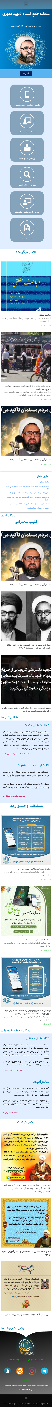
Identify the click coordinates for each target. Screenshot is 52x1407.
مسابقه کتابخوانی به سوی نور (37, 940)
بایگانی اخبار (8, 515)
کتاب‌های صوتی (37, 1038)
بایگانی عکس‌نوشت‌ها (13, 1328)
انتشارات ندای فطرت (33, 765)
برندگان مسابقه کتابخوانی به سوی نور (33, 869)
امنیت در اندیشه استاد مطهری (38, 508)
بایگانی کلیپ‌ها (9, 717)
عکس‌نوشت (26, 1122)
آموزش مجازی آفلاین (27, 132)
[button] (26, 3)
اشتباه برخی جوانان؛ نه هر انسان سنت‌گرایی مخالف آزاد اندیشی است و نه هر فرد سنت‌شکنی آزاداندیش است (27, 1188)
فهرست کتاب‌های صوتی (12, 1070)
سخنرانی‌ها (41, 1082)
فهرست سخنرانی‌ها (10, 1112)
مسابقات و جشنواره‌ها (26, 806)
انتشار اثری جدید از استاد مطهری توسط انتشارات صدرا (29, 504)
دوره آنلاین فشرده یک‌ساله (27, 212)
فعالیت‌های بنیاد (37, 725)
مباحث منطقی (45, 315)
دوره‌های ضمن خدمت (27, 159)
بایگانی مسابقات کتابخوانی (15, 1030)
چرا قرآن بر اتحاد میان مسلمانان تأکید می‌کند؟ (30, 460)
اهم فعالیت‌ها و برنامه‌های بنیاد (16, 754)
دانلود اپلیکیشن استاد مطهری (27, 105)
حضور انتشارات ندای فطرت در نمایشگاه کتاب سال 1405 (29, 493)
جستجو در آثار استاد (27, 185)
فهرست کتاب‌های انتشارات (14, 796)
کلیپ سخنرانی (27, 239)
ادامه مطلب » (46, 326)
